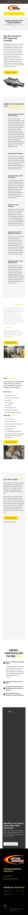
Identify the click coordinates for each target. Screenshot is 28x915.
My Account (11, 1)
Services (10, 24)
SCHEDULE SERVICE (11, 72)
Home (6, 24)
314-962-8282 (18, 1)
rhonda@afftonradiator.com (11, 878)
